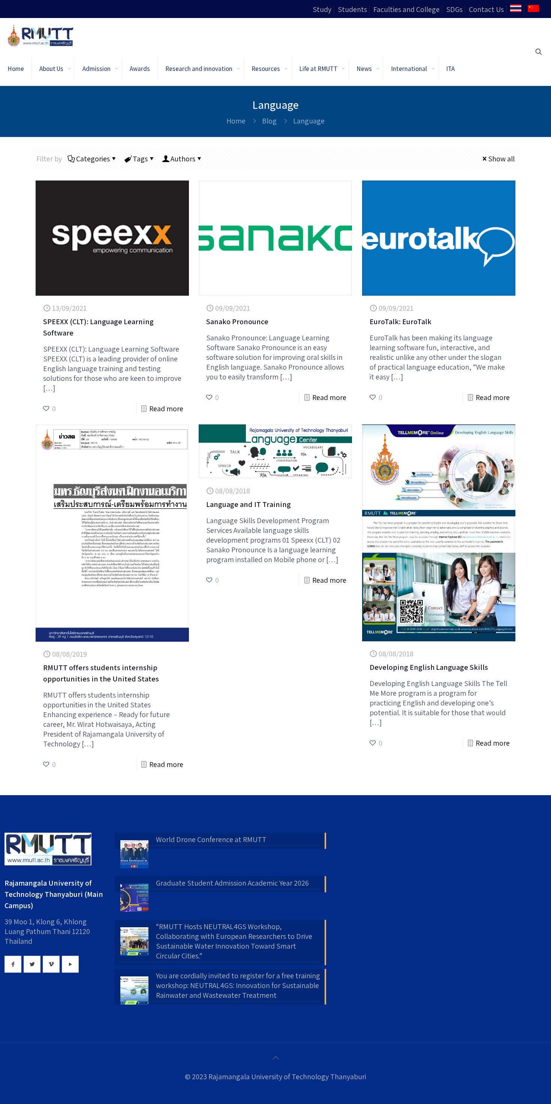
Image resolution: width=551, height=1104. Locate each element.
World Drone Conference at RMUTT (211, 839)
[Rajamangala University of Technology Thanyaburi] (41, 35)
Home (236, 121)
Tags (140, 159)
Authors (183, 159)
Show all (501, 159)
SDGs (454, 9)
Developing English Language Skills (429, 667)
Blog (269, 121)
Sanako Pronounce (237, 321)
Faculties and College (406, 9)
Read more (166, 409)
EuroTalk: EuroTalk (400, 321)
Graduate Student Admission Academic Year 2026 (232, 883)
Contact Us (486, 9)
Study (322, 9)
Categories (93, 159)
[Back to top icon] (275, 1058)
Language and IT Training (248, 504)
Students (352, 9)
